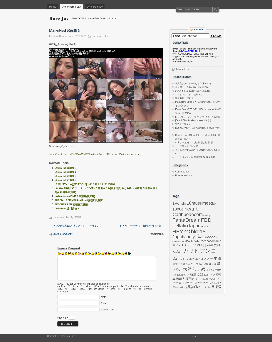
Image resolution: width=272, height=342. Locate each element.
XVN (198, 245)
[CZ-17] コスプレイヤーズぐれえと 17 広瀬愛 (197, 116)
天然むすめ (194, 269)
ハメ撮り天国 (185, 259)
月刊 (218, 274)
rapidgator (202, 48)
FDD (206, 220)
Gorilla (204, 226)
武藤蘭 (78, 217)
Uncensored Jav (71, 6)
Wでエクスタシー (184, 124)
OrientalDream (179, 241)
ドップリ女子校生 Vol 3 (187, 146)
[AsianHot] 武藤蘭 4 (65, 180)
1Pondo (179, 203)
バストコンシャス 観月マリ (188, 94)
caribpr (207, 215)
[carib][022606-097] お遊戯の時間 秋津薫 (142, 225)
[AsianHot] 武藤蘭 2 (65, 172)
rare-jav (67, 36)
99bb (212, 203)
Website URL (107, 309)
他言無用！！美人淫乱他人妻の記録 (193, 87)
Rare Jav (59, 18)
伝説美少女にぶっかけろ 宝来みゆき (193, 83)
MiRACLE (201, 237)
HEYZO (181, 232)
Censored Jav (94, 6)
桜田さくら (193, 279)
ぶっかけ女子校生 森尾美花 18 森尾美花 (195, 157)
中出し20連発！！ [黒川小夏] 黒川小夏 (194, 142)
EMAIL (104, 303)
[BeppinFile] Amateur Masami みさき (193, 120)
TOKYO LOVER (183, 245)
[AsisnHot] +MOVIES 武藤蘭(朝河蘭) (75, 196)
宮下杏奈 (210, 270)
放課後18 (197, 274)
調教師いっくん (198, 287)
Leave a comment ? (63, 234)
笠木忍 (213, 282)
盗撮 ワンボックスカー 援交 (192, 282)
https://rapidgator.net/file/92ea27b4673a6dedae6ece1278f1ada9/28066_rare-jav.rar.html (95, 154)
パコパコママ (200, 258)
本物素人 (178, 279)
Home (52, 6)
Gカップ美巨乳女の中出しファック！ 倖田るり (73, 225)
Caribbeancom (187, 214)
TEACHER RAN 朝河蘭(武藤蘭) (71, 204)
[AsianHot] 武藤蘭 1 (65, 168)
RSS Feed (199, 29)
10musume (197, 203)
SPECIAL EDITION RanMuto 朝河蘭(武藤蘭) (79, 200)
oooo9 (212, 237)
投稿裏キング (183, 275)
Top (195, 336)
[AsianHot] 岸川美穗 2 (67, 208)
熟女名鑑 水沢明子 (184, 98)
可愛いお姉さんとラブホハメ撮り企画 (194, 264)
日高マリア (209, 274)
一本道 (215, 258)
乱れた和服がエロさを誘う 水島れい (193, 91)
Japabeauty (183, 237)
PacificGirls (192, 241)
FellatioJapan (186, 225)
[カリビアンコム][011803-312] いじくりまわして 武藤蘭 (85, 184)
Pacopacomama (210, 241)
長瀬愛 (216, 287)
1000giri (179, 209)
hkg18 (198, 231)
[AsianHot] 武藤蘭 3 (65, 176)
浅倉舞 (205, 279)
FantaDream (186, 220)
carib (193, 209)
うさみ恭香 (207, 245)
